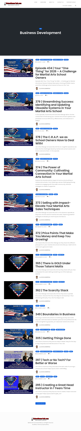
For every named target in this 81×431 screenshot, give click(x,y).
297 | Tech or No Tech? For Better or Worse (53, 361)
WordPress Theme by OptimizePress (40, 424)
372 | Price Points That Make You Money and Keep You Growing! (54, 236)
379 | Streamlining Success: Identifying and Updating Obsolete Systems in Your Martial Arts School (54, 106)
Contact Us (60, 2)
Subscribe (43, 2)
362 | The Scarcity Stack (51, 290)
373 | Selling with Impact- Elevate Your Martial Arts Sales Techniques (53, 206)
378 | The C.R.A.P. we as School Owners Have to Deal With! (54, 140)
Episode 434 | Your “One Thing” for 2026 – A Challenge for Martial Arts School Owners (55, 73)
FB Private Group (71, 2)
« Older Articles (40, 403)
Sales (56, 194)
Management (49, 376)
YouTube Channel (67, 5)
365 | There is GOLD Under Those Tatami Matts (53, 264)
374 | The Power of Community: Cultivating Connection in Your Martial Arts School (54, 172)
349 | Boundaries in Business (55, 314)
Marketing (61, 254)
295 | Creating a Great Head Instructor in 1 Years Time (54, 386)
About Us (51, 2)
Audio (37, 59)
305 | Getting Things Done (53, 338)
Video (71, 351)
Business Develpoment (46, 59)
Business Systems (57, 59)
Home (35, 2)
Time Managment (60, 329)
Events (55, 254)
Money (60, 224)
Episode (66, 59)
